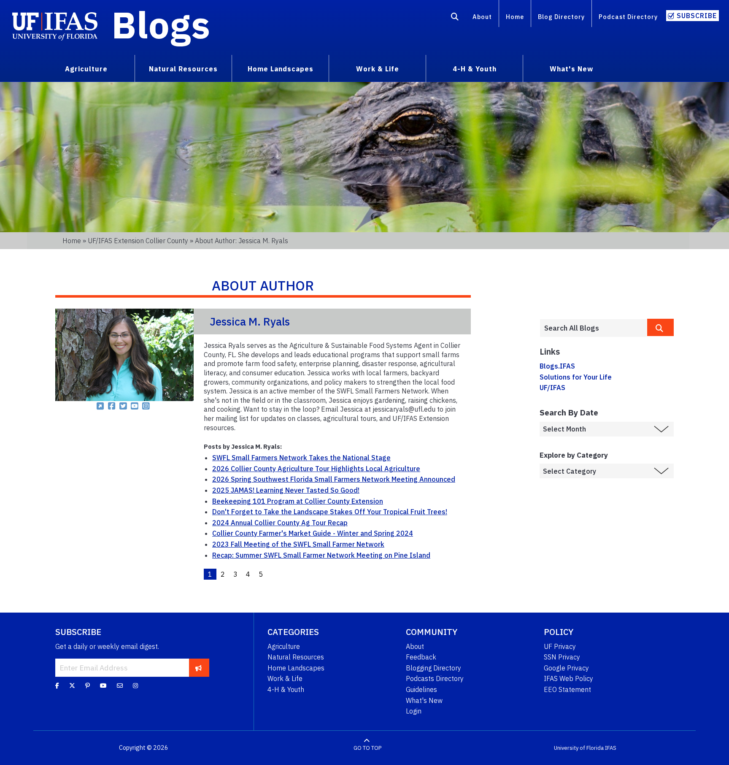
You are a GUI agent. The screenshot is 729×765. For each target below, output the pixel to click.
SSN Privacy (562, 657)
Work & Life (284, 678)
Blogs (161, 24)
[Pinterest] (87, 685)
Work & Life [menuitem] (377, 69)
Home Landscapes (295, 668)
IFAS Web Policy (568, 678)
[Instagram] (135, 685)
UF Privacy (560, 646)
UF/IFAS (552, 387)
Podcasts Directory (435, 678)
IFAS (610, 747)
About (482, 17)
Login (413, 711)
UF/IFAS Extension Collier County (138, 240)
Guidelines (421, 689)
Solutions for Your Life (576, 377)
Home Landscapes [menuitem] (280, 69)
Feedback (421, 657)
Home (515, 17)
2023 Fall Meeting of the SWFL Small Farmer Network (298, 544)
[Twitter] (72, 685)
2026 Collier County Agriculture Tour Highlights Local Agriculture (316, 468)
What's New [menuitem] (571, 69)
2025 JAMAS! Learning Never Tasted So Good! (285, 490)
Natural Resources (295, 657)
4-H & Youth (285, 689)
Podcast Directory (628, 17)
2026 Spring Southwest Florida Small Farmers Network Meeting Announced (333, 479)
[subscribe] (198, 667)
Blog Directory (561, 17)
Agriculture (283, 646)
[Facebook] (57, 685)
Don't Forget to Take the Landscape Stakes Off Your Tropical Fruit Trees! (329, 511)
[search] (660, 327)
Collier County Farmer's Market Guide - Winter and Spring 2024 (312, 533)
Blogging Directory (433, 668)
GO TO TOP (367, 747)
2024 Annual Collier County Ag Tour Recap (280, 522)
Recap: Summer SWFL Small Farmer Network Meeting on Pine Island (321, 555)
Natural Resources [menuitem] (183, 69)
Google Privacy (566, 668)
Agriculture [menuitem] (86, 69)
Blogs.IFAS (557, 366)
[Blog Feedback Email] (120, 685)
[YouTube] (103, 685)
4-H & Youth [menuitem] (475, 69)
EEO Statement (567, 689)
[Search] (455, 18)
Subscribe (697, 15)
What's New (424, 700)
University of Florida (579, 747)
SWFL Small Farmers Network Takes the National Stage (301, 457)
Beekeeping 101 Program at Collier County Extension (297, 501)
